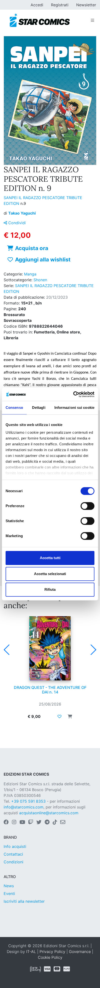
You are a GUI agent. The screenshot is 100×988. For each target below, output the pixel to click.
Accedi (37, 4)
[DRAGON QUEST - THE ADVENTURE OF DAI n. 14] (50, 648)
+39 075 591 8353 (28, 801)
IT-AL (31, 951)
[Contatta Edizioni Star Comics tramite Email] (62, 822)
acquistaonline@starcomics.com (48, 812)
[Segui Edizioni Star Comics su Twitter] (39, 822)
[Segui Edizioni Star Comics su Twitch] (30, 822)
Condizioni (13, 861)
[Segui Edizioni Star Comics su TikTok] (55, 822)
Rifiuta (50, 589)
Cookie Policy (50, 957)
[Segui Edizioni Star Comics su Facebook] (6, 822)
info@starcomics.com (23, 807)
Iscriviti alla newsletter (24, 901)
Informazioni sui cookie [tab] (74, 407)
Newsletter (86, 4)
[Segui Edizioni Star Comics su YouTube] (22, 822)
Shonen (40, 279)
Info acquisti (15, 846)
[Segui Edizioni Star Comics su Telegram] (47, 822)
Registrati (59, 4)
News (9, 885)
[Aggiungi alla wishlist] (59, 716)
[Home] (39, 20)
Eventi (9, 893)
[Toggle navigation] (92, 20)
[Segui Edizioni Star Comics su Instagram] (14, 822)
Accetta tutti (50, 558)
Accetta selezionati (50, 574)
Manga (30, 274)
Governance (80, 951)
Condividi (16, 222)
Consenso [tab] (14, 407)
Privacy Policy (52, 951)
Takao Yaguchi (22, 213)
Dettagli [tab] (38, 407)
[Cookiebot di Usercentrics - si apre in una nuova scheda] (73, 394)
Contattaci (13, 854)
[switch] (87, 506)
